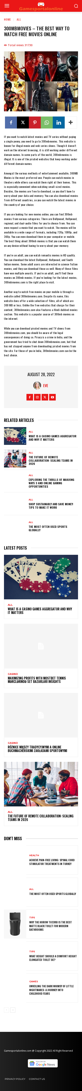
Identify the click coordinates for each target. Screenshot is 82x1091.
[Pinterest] (35, 123)
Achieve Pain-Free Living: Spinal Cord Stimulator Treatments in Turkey (52, 862)
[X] (23, 123)
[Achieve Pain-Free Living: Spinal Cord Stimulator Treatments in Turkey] (15, 859)
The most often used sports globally (48, 528)
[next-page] (12, 1010)
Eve (45, 385)
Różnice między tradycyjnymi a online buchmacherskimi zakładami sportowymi (37, 749)
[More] (71, 123)
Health (34, 855)
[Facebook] (11, 123)
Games (33, 981)
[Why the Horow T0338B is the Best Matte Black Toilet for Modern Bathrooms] (15, 924)
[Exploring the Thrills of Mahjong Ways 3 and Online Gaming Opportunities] (15, 481)
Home (7, 19)
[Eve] (38, 386)
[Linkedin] (59, 123)
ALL (19, 19)
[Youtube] (52, 397)
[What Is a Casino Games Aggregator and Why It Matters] (15, 436)
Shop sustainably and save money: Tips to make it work (51, 505)
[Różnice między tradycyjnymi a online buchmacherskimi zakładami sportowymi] (41, 715)
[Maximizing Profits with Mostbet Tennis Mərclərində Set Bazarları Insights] (41, 646)
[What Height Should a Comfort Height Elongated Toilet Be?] (15, 956)
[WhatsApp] (47, 123)
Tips (32, 918)
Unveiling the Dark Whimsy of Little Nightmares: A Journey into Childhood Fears (51, 989)
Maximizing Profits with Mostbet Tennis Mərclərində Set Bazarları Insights (37, 680)
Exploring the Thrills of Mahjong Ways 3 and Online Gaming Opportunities (51, 482)
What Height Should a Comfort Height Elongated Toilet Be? (53, 958)
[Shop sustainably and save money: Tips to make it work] (15, 504)
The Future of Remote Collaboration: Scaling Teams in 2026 (51, 460)
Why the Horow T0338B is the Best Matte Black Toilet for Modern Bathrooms (50, 925)
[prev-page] (6, 1010)
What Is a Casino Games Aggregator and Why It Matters (52, 437)
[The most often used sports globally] (15, 526)
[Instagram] (37, 397)
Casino (13, 674)
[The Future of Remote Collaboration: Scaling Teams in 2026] (15, 458)
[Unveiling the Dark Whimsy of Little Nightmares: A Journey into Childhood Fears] (15, 987)
